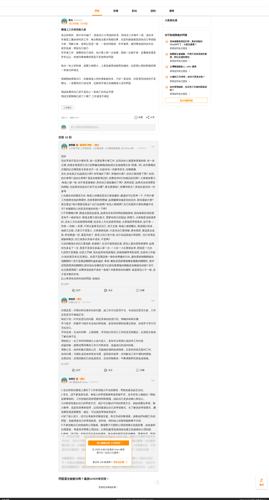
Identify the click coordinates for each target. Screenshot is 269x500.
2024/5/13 (78, 20)
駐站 (134, 11)
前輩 (115, 11)
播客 (171, 11)
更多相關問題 (186, 100)
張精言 (72, 379)
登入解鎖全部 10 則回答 (108, 443)
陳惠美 (72, 299)
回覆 (142, 290)
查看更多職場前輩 (107, 487)
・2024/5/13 (141, 148)
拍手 (78, 290)
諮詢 (153, 11)
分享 (152, 117)
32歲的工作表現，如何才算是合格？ (187, 76)
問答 (97, 11)
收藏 (140, 117)
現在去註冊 (118, 462)
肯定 (110, 290)
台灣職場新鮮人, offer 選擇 (183, 66)
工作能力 (67, 107)
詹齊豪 (72, 145)
